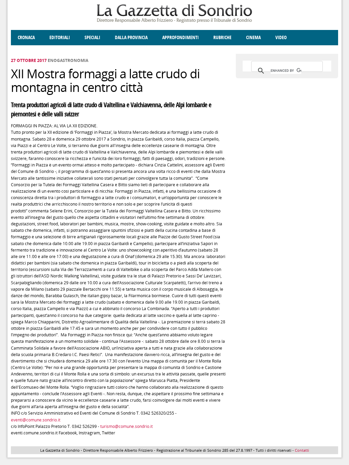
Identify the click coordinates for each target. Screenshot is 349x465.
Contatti (302, 450)
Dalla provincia (131, 38)
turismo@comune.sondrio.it (126, 426)
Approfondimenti (180, 38)
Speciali (92, 38)
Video (281, 38)
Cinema (253, 38)
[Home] (174, 22)
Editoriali (59, 38)
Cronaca (26, 38)
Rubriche (222, 38)
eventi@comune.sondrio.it (35, 420)
